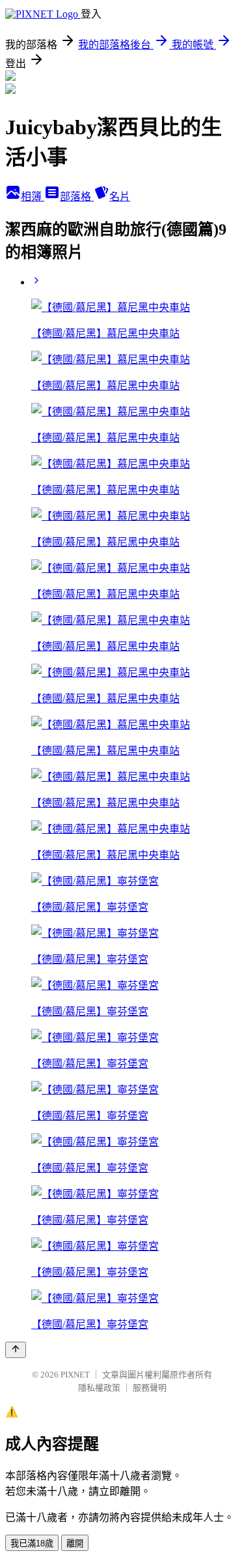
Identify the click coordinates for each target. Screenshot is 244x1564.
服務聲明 (150, 1388)
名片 (119, 196)
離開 (74, 1543)
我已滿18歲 (31, 1543)
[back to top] (15, 1350)
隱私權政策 (99, 1388)
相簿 (32, 196)
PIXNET (75, 1375)
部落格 (77, 196)
